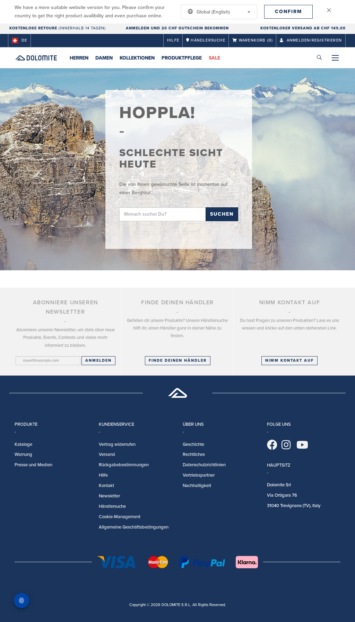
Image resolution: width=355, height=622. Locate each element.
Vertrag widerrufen (117, 444)
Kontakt (106, 485)
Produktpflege (182, 58)
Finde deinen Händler (178, 360)
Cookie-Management (119, 517)
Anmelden (98, 360)
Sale (214, 58)
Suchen (222, 214)
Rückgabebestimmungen (124, 465)
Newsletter (109, 496)
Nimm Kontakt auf (289, 360)
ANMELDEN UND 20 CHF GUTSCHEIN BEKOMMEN (177, 28)
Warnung (23, 454)
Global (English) (212, 12)
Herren (79, 58)
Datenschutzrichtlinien (204, 465)
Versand (107, 454)
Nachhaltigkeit (197, 485)
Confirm (288, 12)
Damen (104, 58)
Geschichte (193, 444)
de (24, 40)
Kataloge (23, 444)
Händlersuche (112, 506)
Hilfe (173, 40)
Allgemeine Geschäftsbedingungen (133, 527)
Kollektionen (137, 58)
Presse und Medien (33, 465)
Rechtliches (194, 454)
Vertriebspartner (199, 475)
